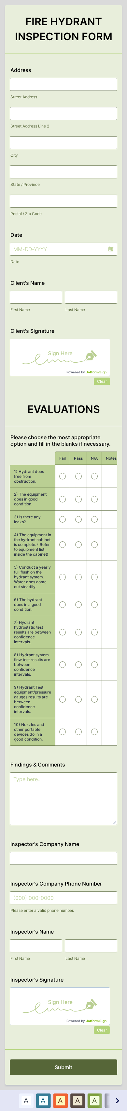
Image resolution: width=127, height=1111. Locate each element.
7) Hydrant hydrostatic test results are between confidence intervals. (32, 632)
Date (14, 261)
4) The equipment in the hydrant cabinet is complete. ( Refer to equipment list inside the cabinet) (32, 544)
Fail (62, 458)
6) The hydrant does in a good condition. (28, 604)
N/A (94, 458)
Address (20, 70)
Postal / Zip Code (26, 213)
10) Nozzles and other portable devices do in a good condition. (29, 732)
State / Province (25, 184)
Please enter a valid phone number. (42, 910)
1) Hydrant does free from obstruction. (29, 476)
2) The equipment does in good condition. (30, 499)
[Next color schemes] (117, 1100)
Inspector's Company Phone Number (56, 883)
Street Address (23, 96)
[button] (110, 249)
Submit (63, 1067)
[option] (26, 1100)
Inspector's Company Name (44, 844)
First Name (20, 309)
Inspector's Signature (37, 979)
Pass (78, 458)
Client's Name (27, 283)
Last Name (75, 309)
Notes (111, 458)
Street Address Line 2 (29, 126)
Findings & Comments (37, 764)
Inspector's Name (32, 931)
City (14, 155)
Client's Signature (32, 331)
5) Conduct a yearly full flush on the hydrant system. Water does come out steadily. (32, 577)
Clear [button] (102, 381)
